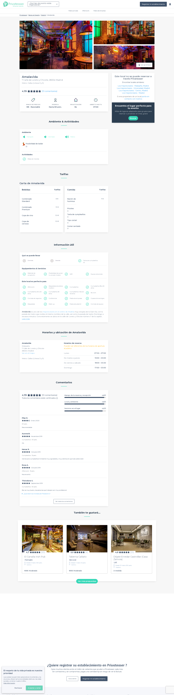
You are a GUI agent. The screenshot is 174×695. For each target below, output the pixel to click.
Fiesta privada (73, 11)
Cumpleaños (74, 287)
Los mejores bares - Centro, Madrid (133, 91)
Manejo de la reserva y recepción (85, 395)
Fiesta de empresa (100, 11)
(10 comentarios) (49, 91)
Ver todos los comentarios (64, 501)
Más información (9, 683)
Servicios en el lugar (85, 408)
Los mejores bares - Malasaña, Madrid (133, 86)
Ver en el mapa (28, 353)
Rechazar (18, 688)
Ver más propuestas (87, 581)
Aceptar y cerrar (34, 688)
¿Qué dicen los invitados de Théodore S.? (36, 494)
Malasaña (26, 346)
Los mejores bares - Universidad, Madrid (133, 88)
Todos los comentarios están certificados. (39, 398)
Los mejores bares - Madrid (133, 93)
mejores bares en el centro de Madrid (58, 312)
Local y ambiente (85, 402)
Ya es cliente (72, 679)
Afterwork (85, 11)
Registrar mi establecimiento (153, 4)
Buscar (133, 118)
